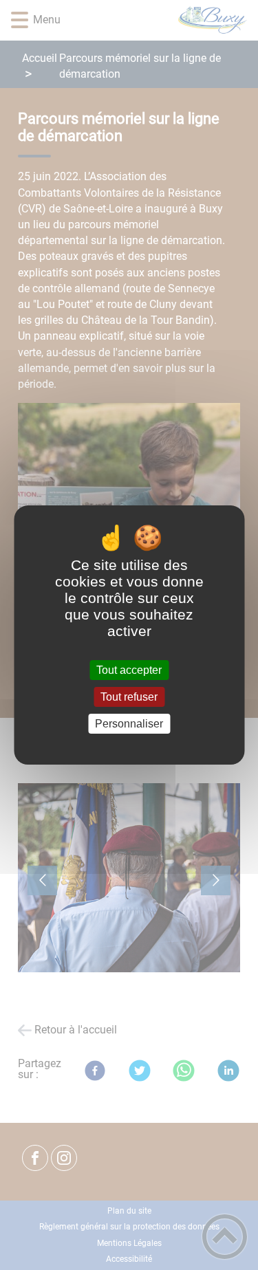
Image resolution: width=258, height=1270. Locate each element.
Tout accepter (129, 670)
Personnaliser (129, 724)
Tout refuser (129, 697)
